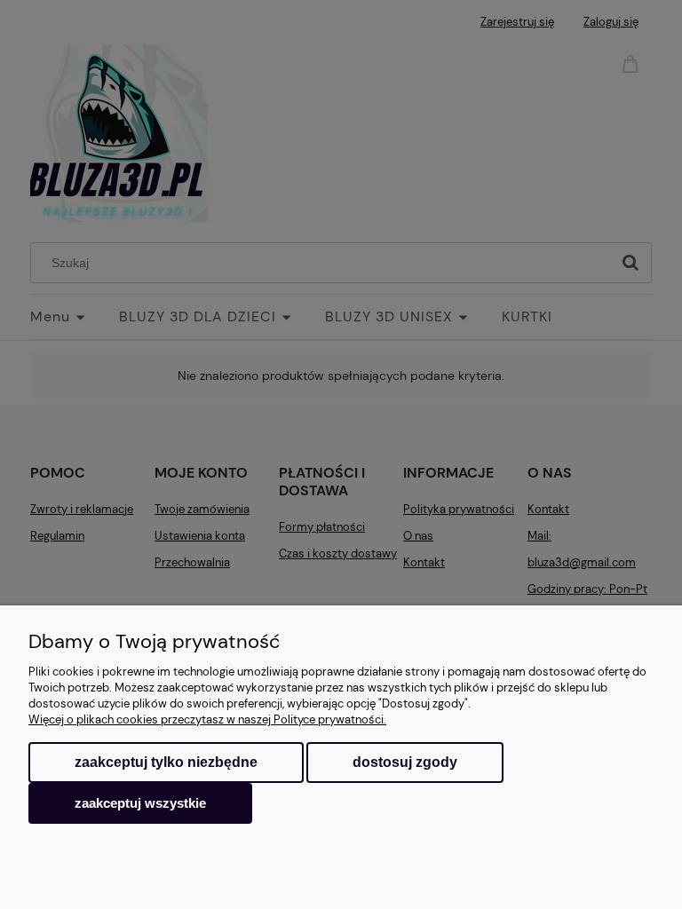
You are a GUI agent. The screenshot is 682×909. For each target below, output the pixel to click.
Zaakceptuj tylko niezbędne (166, 762)
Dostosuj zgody (405, 762)
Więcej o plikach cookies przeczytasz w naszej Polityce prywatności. (207, 719)
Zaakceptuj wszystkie (140, 802)
